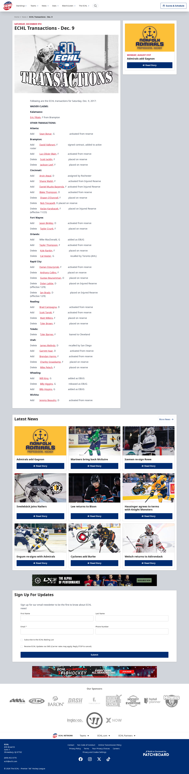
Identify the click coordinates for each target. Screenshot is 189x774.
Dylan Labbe (46, 283)
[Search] (95, 6)
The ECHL (83, 5)
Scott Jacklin (46, 159)
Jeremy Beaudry (47, 400)
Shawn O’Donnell (49, 197)
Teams (33, 5)
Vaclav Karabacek (49, 208)
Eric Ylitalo (35, 117)
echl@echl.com (10, 761)
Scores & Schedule (175, 5)
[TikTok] (108, 759)
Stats (54, 5)
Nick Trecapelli (47, 203)
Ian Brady (45, 292)
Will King (43, 378)
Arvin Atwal (45, 175)
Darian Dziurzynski (49, 267)
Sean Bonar (45, 133)
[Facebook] (80, 759)
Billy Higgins (46, 383)
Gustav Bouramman (50, 277)
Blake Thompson (48, 192)
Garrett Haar (46, 350)
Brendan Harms (47, 356)
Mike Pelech (46, 367)
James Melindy (47, 345)
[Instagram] (89, 759)
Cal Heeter (45, 255)
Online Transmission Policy (109, 745)
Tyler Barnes (46, 334)
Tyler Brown (46, 323)
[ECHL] (8, 6)
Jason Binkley (46, 223)
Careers (116, 748)
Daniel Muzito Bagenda (51, 186)
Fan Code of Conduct (86, 745)
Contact (71, 745)
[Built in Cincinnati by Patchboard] (156, 753)
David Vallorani (47, 144)
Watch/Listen (67, 5)
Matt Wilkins (46, 317)
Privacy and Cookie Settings (94, 752)
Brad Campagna (48, 307)
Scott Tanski (45, 312)
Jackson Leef (46, 164)
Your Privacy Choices (101, 748)
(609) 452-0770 (10, 758)
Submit (94, 654)
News (44, 5)
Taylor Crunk (46, 228)
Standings (20, 5)
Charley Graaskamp (50, 361)
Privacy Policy (75, 748)
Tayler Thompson (48, 245)
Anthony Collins (48, 272)
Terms (86, 748)
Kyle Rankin (46, 250)
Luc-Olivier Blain (47, 153)
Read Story (150, 65)
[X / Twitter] (99, 759)
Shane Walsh (46, 181)
